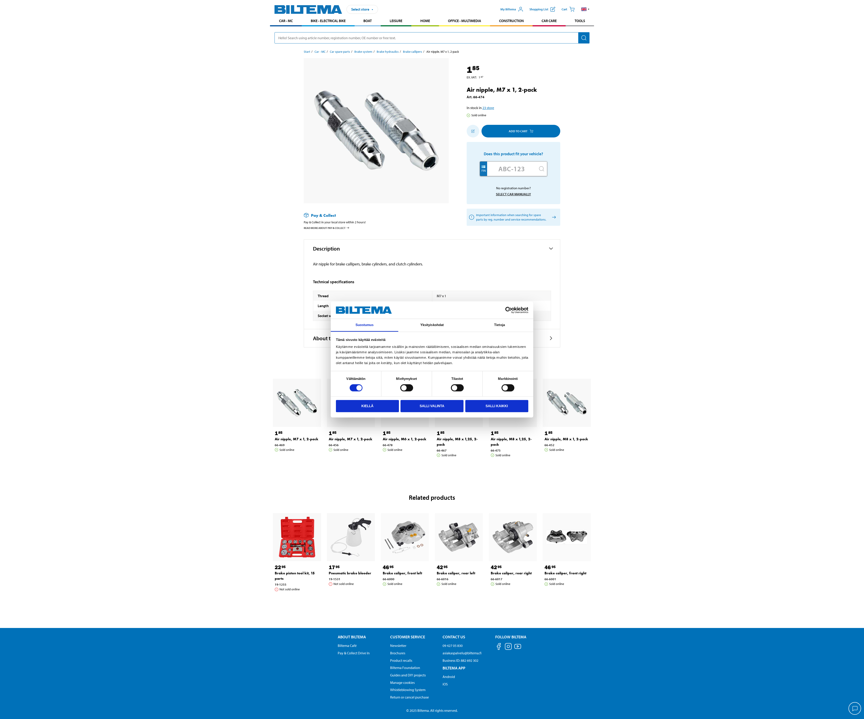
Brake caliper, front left (402, 573)
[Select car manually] (553, 217)
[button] (585, 9)
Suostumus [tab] (365, 325)
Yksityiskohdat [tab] (432, 325)
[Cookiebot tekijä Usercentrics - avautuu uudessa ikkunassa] (508, 310)
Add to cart (518, 131)
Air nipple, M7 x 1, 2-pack (296, 439)
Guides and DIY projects (408, 675)
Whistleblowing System (407, 689)
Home (425, 20)
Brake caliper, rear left (456, 573)
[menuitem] (286, 21)
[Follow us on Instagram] (508, 647)
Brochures (397, 653)
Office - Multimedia (464, 20)
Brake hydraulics (388, 52)
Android (449, 676)
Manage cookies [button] (402, 682)
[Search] (584, 37)
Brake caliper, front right (565, 573)
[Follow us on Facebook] (498, 647)
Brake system (363, 52)
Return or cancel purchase (409, 697)
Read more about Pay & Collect (325, 228)
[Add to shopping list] (473, 131)
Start (307, 52)
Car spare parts (340, 52)
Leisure (396, 20)
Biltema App (454, 668)
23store (488, 107)
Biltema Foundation (405, 667)
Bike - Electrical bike (328, 20)
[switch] (406, 387)
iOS (445, 684)
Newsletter (398, 645)
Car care (549, 20)
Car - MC (286, 20)
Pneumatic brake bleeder (350, 573)
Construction (511, 20)
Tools (580, 20)
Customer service (407, 636)
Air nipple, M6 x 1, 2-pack (404, 439)
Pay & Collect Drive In (354, 653)
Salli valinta (432, 406)
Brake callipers (412, 52)
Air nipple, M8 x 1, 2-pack (566, 439)
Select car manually (513, 194)
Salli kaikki (497, 406)
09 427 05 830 (453, 645)
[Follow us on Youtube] (517, 648)
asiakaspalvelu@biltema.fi (462, 653)
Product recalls (401, 660)
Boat (367, 20)
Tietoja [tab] (499, 325)
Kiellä (367, 406)
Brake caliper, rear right (511, 573)
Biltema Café (347, 645)
